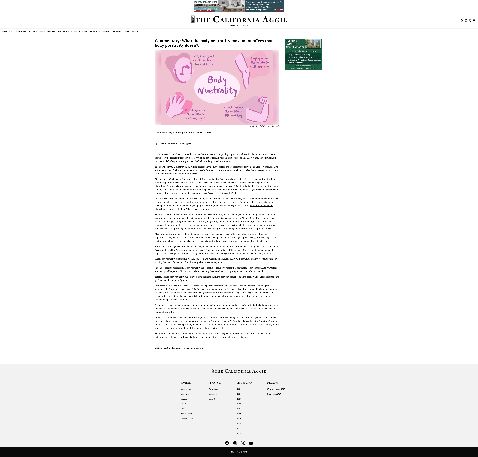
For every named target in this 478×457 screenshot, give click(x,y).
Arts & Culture (186, 413)
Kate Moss (220, 179)
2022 (239, 403)
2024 (239, 393)
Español (184, 408)
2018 (239, 423)
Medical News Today (252, 218)
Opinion (184, 398)
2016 (239, 433)
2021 (239, 408)
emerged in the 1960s (208, 166)
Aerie (257, 202)
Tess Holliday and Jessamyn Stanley (246, 198)
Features (184, 403)
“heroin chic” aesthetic (183, 182)
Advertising (213, 388)
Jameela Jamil (263, 285)
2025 (239, 388)
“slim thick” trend (267, 321)
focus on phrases (224, 267)
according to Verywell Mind (222, 193)
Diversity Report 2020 (276, 388)
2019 (239, 418)
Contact (212, 398)
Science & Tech (187, 418)
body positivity (205, 161)
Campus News (186, 388)
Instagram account (207, 292)
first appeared (257, 170)
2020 (239, 413)
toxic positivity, (271, 225)
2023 (239, 398)
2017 (239, 428)
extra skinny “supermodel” (199, 321)
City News (185, 393)
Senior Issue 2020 (274, 393)
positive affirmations (165, 225)
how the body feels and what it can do (260, 246)
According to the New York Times (171, 250)
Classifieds (213, 393)
